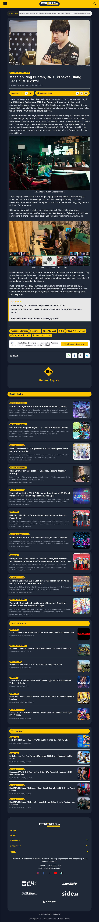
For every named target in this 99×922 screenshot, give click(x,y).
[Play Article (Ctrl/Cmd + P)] (77, 93)
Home (13, 830)
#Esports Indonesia (19, 331)
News (13, 835)
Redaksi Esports (16, 85)
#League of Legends (42, 335)
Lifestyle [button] (15, 846)
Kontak (67, 919)
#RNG (61, 331)
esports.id (56, 914)
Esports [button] (15, 840)
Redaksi (61, 919)
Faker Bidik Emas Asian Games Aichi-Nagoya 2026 (35, 318)
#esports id (35, 331)
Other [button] (13, 852)
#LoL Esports (24, 335)
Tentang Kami (34, 919)
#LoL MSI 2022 (49, 331)
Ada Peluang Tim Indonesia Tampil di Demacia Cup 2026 (38, 305)
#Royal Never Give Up (75, 331)
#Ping (13, 335)
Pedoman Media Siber (48, 919)
